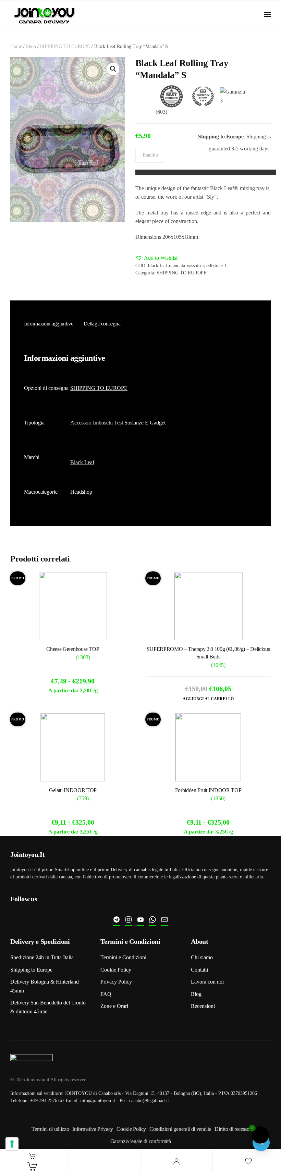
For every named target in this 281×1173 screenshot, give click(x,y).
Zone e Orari (114, 1006)
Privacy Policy (116, 982)
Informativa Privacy (92, 1129)
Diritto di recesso (232, 1129)
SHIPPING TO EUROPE (65, 46)
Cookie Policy (115, 970)
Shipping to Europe (31, 970)
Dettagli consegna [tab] (102, 323)
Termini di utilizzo (50, 1129)
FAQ (105, 994)
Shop (31, 46)
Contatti (199, 970)
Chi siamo (202, 957)
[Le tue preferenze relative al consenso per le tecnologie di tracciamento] (12, 1143)
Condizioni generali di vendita (180, 1129)
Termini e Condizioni (123, 957)
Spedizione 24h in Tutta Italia (42, 957)
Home (16, 46)
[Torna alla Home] (44, 14)
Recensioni (203, 1006)
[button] (267, 14)
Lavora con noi (207, 982)
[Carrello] (32, 1166)
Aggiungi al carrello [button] (208, 699)
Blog (196, 994)
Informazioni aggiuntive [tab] (48, 323)
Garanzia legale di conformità (140, 1141)
